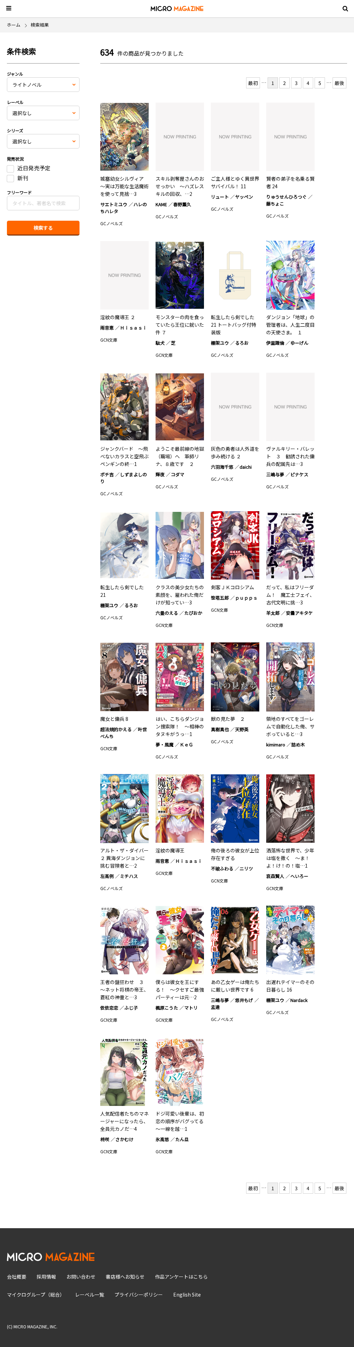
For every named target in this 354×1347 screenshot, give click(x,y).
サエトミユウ (113, 204)
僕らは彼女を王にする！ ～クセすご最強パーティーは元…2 (180, 989)
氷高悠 (162, 1139)
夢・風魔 (165, 744)
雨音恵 (107, 327)
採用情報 (46, 1276)
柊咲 (104, 1139)
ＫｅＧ (186, 744)
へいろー (299, 876)
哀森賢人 (275, 876)
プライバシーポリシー (138, 1294)
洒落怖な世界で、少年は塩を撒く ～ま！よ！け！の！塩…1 (290, 858)
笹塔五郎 (220, 597)
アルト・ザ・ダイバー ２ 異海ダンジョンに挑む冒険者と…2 (124, 858)
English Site (187, 1294)
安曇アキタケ (299, 613)
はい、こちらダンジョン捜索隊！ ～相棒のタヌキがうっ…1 (180, 726)
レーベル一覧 (89, 1294)
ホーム (13, 24)
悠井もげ (244, 1000)
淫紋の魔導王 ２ (117, 317)
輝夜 (160, 474)
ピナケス (299, 474)
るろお (242, 343)
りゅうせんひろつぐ (286, 196)
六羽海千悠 (222, 467)
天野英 (242, 729)
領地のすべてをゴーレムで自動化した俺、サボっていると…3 (290, 726)
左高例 (107, 876)
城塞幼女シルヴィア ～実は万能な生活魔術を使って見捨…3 (124, 186)
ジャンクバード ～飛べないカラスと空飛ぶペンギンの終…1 (124, 456)
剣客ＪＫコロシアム (232, 587)
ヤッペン (244, 196)
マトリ (191, 1007)
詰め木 (298, 744)
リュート (220, 196)
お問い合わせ (80, 1276)
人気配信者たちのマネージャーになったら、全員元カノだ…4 (124, 1121)
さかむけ (124, 1139)
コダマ (177, 474)
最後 (339, 82)
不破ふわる (222, 868)
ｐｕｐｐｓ (246, 597)
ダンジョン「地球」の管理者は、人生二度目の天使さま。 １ (290, 325)
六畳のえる (167, 613)
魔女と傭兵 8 (114, 718)
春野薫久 (182, 204)
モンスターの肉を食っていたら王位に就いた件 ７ (180, 325)
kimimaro (275, 744)
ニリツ (246, 868)
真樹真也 (220, 729)
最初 (253, 82)
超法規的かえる (116, 729)
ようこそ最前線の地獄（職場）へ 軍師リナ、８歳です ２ (180, 456)
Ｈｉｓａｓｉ (133, 327)
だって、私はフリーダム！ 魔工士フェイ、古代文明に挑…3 (290, 595)
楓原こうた (167, 1007)
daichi (246, 467)
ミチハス (129, 876)
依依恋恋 (109, 1007)
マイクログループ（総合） (36, 1294)
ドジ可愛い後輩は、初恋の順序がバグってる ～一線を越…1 (182, 1121)
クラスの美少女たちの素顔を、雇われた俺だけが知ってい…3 (180, 595)
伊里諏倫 (275, 343)
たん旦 (182, 1139)
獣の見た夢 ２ (228, 718)
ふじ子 (131, 1007)
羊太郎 (273, 613)
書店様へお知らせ (125, 1276)
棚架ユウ (220, 343)
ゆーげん (299, 343)
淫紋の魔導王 (170, 850)
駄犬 (160, 343)
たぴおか (193, 613)
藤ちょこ (275, 203)
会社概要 (16, 1276)
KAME (161, 204)
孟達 (215, 1007)
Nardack (299, 1000)
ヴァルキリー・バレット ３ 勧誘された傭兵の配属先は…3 (290, 456)
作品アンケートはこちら (181, 1276)
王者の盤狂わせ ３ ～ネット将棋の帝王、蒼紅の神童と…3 (124, 989)
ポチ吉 (107, 474)
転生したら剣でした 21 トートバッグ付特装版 (233, 325)
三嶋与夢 (275, 474)
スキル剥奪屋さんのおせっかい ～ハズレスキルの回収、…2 (180, 186)
